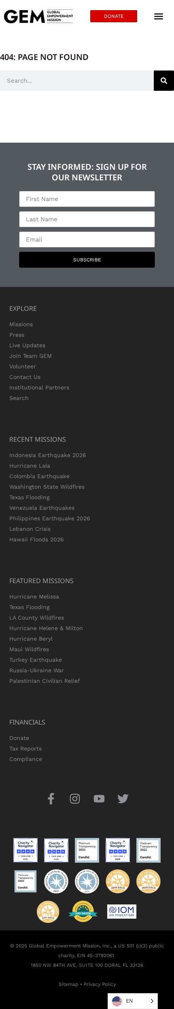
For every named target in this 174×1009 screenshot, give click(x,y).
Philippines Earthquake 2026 (49, 518)
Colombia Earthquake (39, 476)
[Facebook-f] (51, 798)
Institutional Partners (39, 387)
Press (16, 334)
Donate (19, 738)
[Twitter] (123, 798)
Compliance (25, 759)
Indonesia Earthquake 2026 (47, 455)
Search (19, 398)
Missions (21, 324)
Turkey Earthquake (35, 659)
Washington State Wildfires (47, 486)
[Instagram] (75, 798)
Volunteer (22, 366)
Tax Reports (25, 748)
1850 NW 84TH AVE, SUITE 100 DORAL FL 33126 (87, 965)
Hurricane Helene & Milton (46, 628)
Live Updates (27, 345)
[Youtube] (99, 798)
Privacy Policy (100, 984)
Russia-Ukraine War (36, 670)
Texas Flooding (29, 497)
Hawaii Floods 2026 (36, 539)
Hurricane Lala (29, 465)
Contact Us (24, 377)
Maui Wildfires (29, 649)
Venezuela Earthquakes (41, 507)
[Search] (164, 81)
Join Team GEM (30, 356)
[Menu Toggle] (158, 16)
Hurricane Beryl (31, 638)
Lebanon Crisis (30, 529)
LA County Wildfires (36, 617)
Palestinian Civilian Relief (44, 681)
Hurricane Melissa (34, 596)
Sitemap (69, 984)
